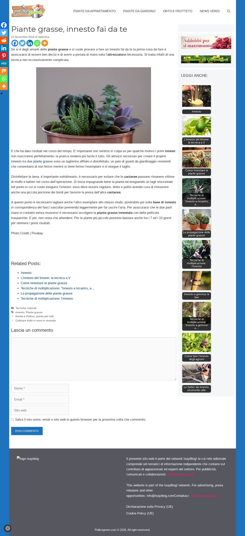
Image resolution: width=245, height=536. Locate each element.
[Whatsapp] (37, 43)
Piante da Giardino (139, 11)
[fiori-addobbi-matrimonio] (206, 48)
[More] (44, 43)
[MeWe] (4, 63)
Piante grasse (34, 312)
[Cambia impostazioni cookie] (7, 528)
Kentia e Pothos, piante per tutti (35, 316)
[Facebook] (14, 43)
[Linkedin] (29, 43)
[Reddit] (4, 40)
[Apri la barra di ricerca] (228, 11)
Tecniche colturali (26, 308)
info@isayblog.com (180, 474)
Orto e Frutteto (177, 11)
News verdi (210, 11)
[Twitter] (22, 43)
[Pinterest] (4, 55)
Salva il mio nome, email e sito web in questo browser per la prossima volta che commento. (80, 419)
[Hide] (1, 93)
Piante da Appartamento (94, 11)
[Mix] (4, 71)
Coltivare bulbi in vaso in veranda (36, 320)
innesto (16, 161)
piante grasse (43, 161)
